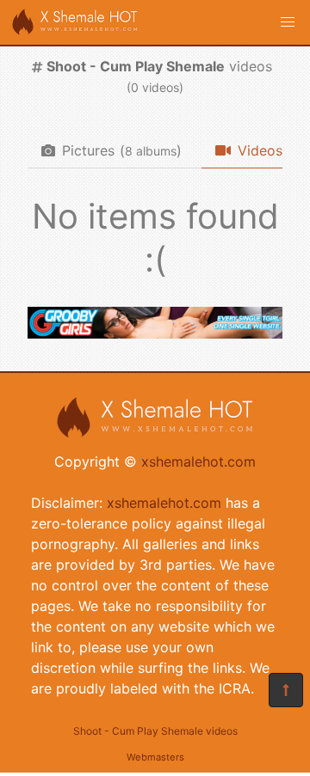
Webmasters (155, 757)
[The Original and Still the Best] (155, 333)
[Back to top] (286, 690)
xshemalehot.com (198, 461)
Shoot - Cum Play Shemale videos (155, 730)
